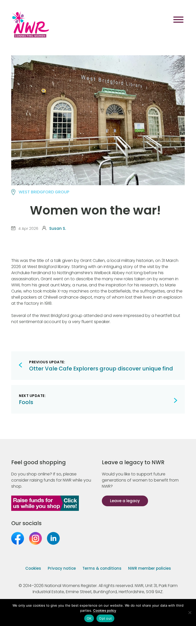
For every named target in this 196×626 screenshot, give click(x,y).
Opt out (105, 618)
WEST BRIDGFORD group (44, 192)
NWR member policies (149, 568)
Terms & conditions (101, 568)
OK (89, 618)
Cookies (33, 568)
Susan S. (57, 228)
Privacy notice (62, 568)
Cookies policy (104, 610)
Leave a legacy (125, 500)
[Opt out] (189, 612)
